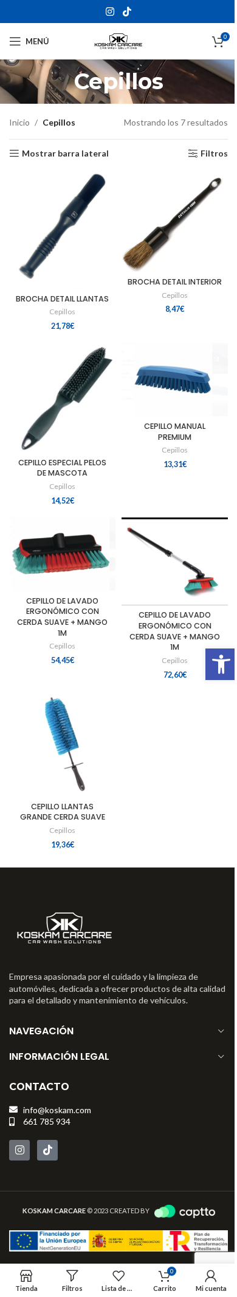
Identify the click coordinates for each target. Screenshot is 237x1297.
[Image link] (64, 926)
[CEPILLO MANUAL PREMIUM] (175, 379)
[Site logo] (118, 40)
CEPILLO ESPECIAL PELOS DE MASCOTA (62, 468)
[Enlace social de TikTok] (126, 11)
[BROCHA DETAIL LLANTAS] (62, 229)
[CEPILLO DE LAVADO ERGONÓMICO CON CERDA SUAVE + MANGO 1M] (62, 554)
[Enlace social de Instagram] (110, 11)
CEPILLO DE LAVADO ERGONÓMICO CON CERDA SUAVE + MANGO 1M (62, 617)
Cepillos (62, 311)
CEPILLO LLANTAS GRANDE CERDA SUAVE (62, 812)
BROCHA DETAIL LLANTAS (62, 299)
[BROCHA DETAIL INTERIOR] (175, 221)
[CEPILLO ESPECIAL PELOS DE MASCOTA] (62, 398)
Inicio (19, 122)
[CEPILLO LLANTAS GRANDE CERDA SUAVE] (62, 744)
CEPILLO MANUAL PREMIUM (174, 431)
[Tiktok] (47, 1150)
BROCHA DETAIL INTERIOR (175, 282)
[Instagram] (19, 1150)
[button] (221, 664)
